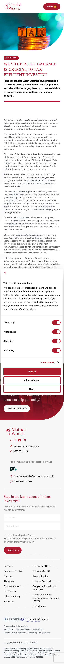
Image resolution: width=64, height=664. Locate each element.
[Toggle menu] (51, 6)
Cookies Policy (23, 626)
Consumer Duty (41, 566)
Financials (9, 601)
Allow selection (32, 380)
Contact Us (10, 591)
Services (8, 566)
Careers (8, 576)
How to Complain (42, 581)
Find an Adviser (12, 586)
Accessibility (38, 629)
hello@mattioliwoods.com (26, 446)
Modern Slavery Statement (14, 633)
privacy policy (26, 541)
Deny (32, 389)
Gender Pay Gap (34, 633)
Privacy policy (9, 626)
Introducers (39, 606)
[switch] (56, 331)
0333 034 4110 (20, 451)
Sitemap (46, 633)
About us (9, 581)
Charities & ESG (41, 571)
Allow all (32, 371)
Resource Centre (13, 571)
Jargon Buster (40, 576)
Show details (47, 362)
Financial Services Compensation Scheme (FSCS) (46, 598)
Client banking (12, 596)
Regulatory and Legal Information (17, 629)
